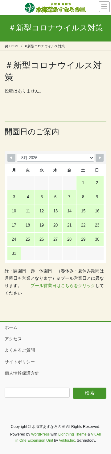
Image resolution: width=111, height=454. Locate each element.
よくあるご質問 (20, 350)
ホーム (11, 327)
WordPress (40, 434)
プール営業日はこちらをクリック (63, 285)
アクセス (13, 338)
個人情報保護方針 (22, 373)
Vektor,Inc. (67, 440)
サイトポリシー (20, 361)
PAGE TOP (102, 434)
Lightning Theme (72, 434)
